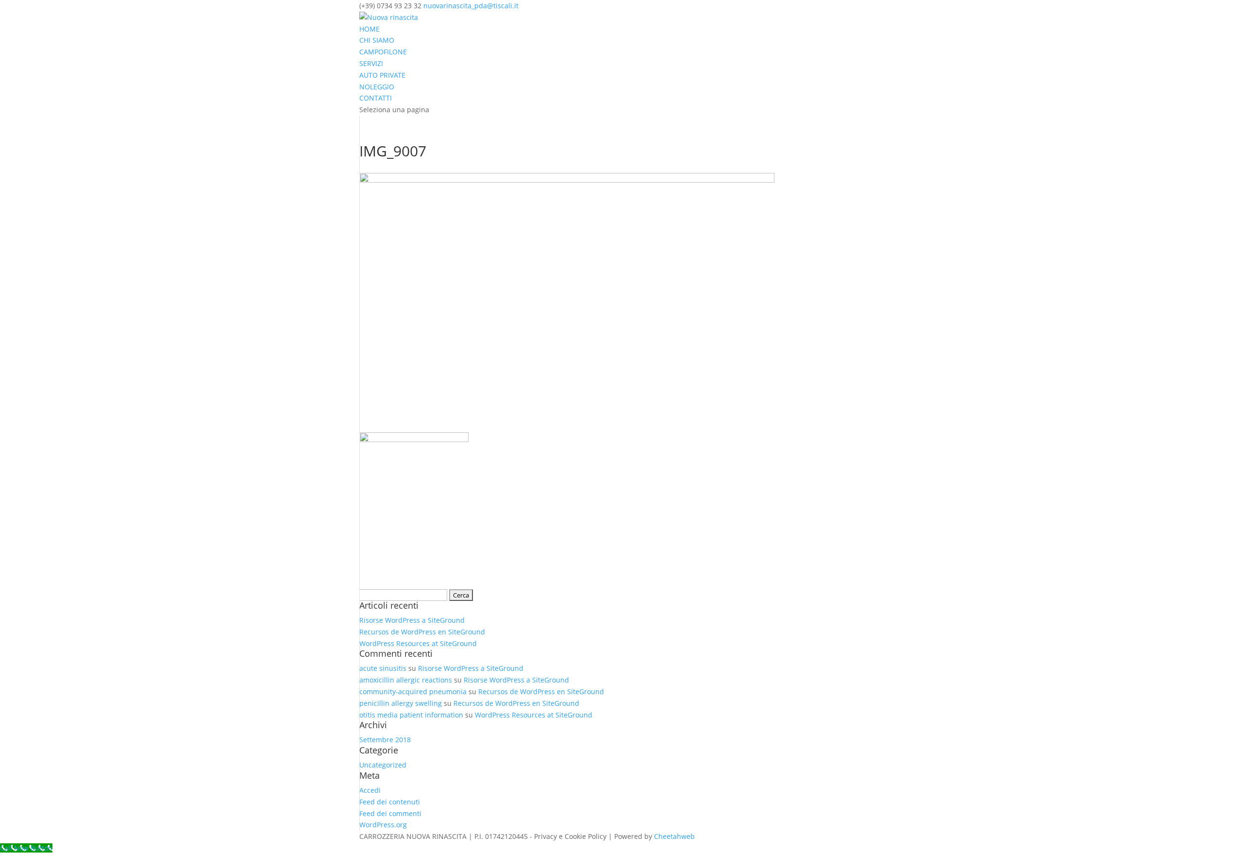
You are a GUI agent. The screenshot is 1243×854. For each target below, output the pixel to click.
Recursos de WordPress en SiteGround (422, 631)
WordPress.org (383, 824)
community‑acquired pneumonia (413, 691)
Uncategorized (382, 764)
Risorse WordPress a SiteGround (412, 620)
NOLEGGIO (376, 86)
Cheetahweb (674, 836)
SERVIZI (371, 63)
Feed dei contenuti (389, 801)
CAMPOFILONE (383, 51)
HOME (369, 29)
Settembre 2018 (385, 739)
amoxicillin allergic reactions (405, 679)
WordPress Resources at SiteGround (418, 643)
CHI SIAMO (376, 40)
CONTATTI (375, 97)
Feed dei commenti (390, 813)
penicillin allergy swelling (400, 703)
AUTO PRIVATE (382, 75)
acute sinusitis (382, 668)
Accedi (370, 790)
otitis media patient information (411, 714)
